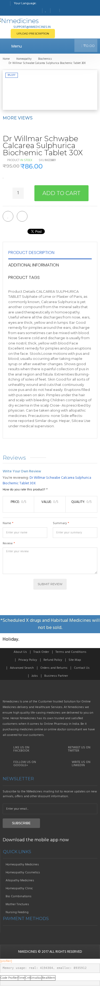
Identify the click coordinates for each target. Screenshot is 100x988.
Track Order (41, 652)
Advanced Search (22, 668)
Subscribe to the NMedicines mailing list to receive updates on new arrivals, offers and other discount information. (50, 794)
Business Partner (56, 676)
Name (7, 523)
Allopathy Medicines (20, 880)
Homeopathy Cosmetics (23, 872)
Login (64, 10)
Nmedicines (27, 952)
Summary (60, 523)
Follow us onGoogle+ (24, 764)
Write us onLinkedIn (81, 764)
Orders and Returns (53, 668)
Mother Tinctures (17, 904)
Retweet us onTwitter (79, 749)
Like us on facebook (21, 749)
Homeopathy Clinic (19, 888)
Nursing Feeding (17, 912)
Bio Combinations (18, 896)
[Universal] (50, 691)
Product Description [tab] (31, 252)
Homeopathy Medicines (22, 864)
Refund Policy (52, 660)
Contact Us (82, 668)
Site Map (75, 660)
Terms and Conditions (70, 652)
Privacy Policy (27, 660)
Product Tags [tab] (24, 277)
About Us (20, 652)
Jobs (34, 676)
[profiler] (6, 961)
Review (8, 543)
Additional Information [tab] (33, 265)
